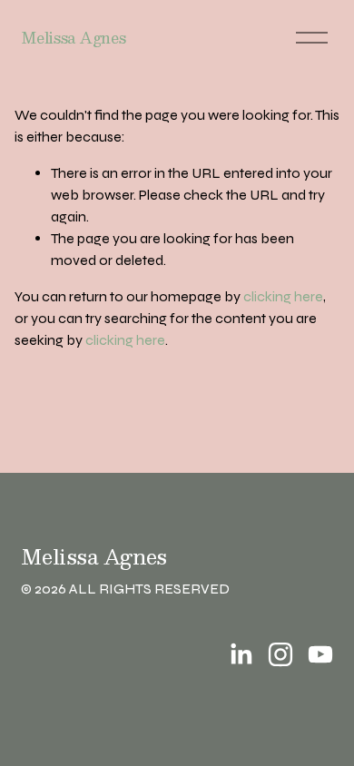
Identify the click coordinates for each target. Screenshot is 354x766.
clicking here (283, 296)
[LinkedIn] (240, 654)
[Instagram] (280, 654)
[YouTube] (320, 654)
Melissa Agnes (73, 37)
